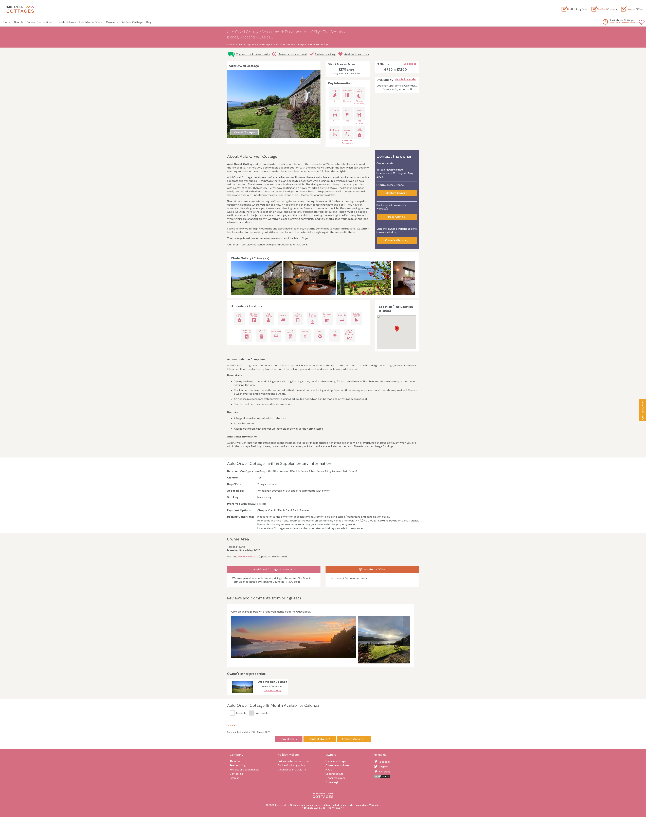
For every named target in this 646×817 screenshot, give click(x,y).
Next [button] (411, 278)
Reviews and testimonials (244, 769)
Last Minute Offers (90, 22)
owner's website (248, 556)
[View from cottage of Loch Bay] (364, 278)
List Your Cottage (132, 22)
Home (7, 22)
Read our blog (238, 765)
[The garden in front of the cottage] (389, 639)
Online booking (325, 54)
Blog (149, 22)
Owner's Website (395, 240)
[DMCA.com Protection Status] (381, 777)
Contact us (236, 774)
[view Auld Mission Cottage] (242, 693)
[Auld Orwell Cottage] (256, 278)
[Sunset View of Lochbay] (293, 637)
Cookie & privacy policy (291, 765)
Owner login (332, 782)
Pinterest (384, 771)
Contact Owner (642, 410)
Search (18, 22)
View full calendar (405, 79)
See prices (410, 63)
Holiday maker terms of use (293, 761)
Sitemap (234, 778)
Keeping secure (335, 774)
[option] (257, 278)
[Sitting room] (309, 278)
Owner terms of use (337, 765)
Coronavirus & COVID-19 (292, 769)
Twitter (383, 766)
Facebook (384, 762)
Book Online (395, 216)
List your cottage (336, 761)
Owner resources (336, 778)
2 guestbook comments (253, 54)
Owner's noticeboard (292, 54)
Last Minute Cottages (622, 20)
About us (235, 761)
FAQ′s (329, 769)
